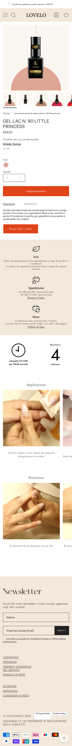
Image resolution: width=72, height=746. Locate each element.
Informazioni (30, 203)
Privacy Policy (42, 713)
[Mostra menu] (5, 15)
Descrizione (9, 203)
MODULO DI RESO (14, 675)
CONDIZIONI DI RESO (16, 696)
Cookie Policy (59, 713)
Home (6, 113)
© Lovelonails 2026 (17, 716)
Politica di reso (36, 327)
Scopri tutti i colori (20, 229)
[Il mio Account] (56, 15)
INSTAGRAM (10, 691)
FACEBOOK (10, 686)
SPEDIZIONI (10, 662)
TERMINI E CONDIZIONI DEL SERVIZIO (17, 668)
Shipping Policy (36, 298)
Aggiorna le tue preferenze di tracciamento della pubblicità (34, 723)
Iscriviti (61, 630)
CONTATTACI (10, 657)
